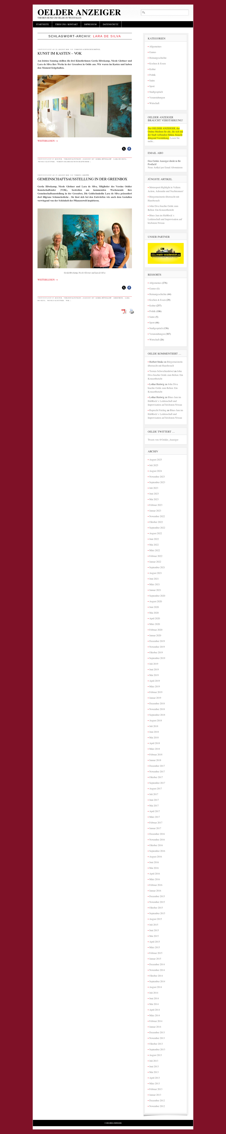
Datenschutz (110, 24)
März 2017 (154, 816)
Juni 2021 (154, 578)
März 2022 (154, 550)
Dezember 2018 (157, 703)
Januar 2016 (155, 890)
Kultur (58, 159)
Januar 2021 (155, 590)
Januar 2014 (155, 1026)
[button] (124, 149)
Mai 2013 (154, 1072)
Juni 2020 (154, 607)
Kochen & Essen (157, 63)
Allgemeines (155, 46)
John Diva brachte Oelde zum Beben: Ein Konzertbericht (165, 374)
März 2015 (154, 947)
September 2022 (157, 527)
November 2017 (157, 771)
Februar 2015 (155, 953)
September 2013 (157, 1049)
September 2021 (157, 567)
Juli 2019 (153, 663)
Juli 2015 (153, 924)
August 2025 (155, 459)
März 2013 (154, 1083)
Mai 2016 (154, 867)
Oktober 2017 (156, 777)
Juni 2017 (154, 799)
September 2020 (157, 595)
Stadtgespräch (156, 91)
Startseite (42, 24)
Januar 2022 (155, 561)
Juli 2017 (153, 794)
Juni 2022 (154, 538)
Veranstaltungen (72, 159)
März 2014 (154, 1015)
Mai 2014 (154, 1004)
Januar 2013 (155, 1094)
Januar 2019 (155, 697)
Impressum (90, 24)
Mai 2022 (154, 544)
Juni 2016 (154, 862)
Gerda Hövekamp (103, 159)
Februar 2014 (155, 1021)
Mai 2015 (154, 935)
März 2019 (154, 686)
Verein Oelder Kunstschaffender (73, 161)
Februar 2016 (155, 884)
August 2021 (155, 573)
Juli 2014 (153, 992)
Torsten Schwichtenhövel (87, 49)
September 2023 (157, 482)
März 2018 (154, 748)
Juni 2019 (154, 669)
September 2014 (157, 981)
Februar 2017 (155, 822)
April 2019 (154, 680)
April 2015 (154, 941)
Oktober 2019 (156, 652)
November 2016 (157, 839)
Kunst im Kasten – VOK (60, 53)
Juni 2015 (154, 930)
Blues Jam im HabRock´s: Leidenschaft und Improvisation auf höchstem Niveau (165, 219)
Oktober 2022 (156, 521)
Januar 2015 (155, 958)
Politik (152, 74)
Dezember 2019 (157, 641)
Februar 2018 (155, 754)
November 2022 (157, 516)
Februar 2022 (155, 555)
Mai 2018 (154, 737)
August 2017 (155, 788)
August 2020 (155, 601)
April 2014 (154, 1009)
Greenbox (118, 298)
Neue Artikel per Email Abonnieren (165, 167)
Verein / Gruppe (81, 175)
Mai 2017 (154, 805)
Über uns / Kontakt (66, 24)
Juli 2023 (153, 487)
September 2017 (157, 782)
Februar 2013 (155, 1089)
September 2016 (157, 850)
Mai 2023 (154, 499)
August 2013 (155, 1055)
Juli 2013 (153, 1060)
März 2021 (154, 584)
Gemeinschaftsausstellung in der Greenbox (82, 178)
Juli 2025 (153, 465)
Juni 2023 (154, 493)
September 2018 (157, 714)
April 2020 (154, 618)
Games (152, 52)
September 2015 (157, 913)
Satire (152, 80)
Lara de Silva (119, 159)
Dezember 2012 (157, 1100)
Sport (152, 86)
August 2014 (155, 987)
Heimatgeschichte (158, 57)
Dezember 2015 (157, 896)
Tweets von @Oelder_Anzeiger (163, 439)
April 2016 (154, 873)
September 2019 (157, 658)
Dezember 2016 (157, 833)
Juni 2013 (154, 1066)
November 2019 (157, 646)
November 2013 (157, 1038)
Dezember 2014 (157, 964)
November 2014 (157, 970)
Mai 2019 (154, 675)
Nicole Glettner (46, 161)
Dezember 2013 (157, 1032)
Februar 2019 (155, 692)
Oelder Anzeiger (79, 12)
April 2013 (154, 1077)
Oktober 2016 (156, 845)
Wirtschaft (154, 103)
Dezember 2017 (157, 765)
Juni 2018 (154, 731)
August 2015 (155, 918)
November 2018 (157, 709)
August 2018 (155, 720)
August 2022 (155, 533)
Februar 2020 (155, 629)
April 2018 (154, 743)
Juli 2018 (153, 726)
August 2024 (155, 470)
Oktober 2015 (156, 907)
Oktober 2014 (156, 975)
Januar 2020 (155, 635)
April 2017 (154, 811)
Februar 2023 (155, 504)
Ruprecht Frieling (157, 410)
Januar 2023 (155, 510)
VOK (67, 300)
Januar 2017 (155, 828)
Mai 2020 (154, 612)
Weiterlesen (48, 140)
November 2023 (157, 476)
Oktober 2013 (156, 1043)
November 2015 (157, 901)
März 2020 (154, 624)
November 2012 (157, 1106)
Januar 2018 (155, 760)
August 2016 (155, 856)
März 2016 (154, 879)
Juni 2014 (154, 998)
